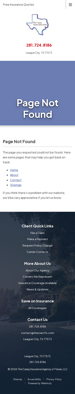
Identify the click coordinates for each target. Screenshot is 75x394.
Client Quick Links (38, 226)
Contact (15, 180)
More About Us (37, 263)
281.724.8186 (39, 45)
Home (14, 170)
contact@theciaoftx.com (37, 332)
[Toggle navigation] (70, 4)
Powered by (40, 383)
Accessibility (34, 379)
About (14, 175)
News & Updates (37, 289)
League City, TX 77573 (37, 339)
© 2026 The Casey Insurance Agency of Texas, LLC (38, 369)
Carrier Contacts (37, 251)
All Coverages (37, 308)
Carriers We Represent (37, 276)
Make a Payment (37, 239)
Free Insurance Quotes (18, 4)
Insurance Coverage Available (38, 283)
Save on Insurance (37, 301)
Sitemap (15, 185)
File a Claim (38, 233)
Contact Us (37, 319)
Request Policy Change (38, 245)
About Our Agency (38, 270)
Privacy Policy (54, 379)
